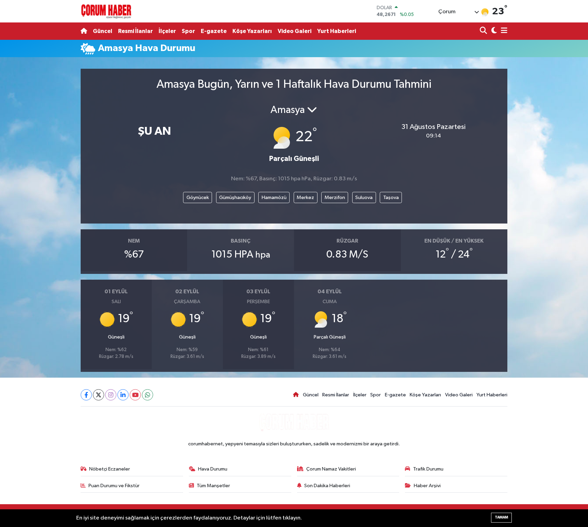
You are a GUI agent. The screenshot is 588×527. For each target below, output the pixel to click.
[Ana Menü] (503, 31)
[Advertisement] (50, 163)
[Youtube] (135, 394)
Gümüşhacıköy (235, 197)
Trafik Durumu (428, 469)
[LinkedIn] (123, 394)
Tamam (501, 517)
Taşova (391, 197)
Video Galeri (294, 31)
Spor (188, 31)
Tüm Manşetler (213, 485)
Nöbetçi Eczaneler (109, 469)
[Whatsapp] (147, 394)
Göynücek (197, 197)
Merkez (305, 197)
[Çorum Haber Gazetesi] (106, 11)
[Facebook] (86, 394)
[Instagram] (110, 394)
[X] (98, 394)
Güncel (102, 31)
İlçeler (167, 31)
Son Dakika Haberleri (327, 485)
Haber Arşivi (427, 485)
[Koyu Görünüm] (493, 31)
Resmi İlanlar (135, 31)
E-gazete (214, 31)
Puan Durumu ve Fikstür (114, 485)
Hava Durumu (212, 469)
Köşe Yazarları (252, 31)
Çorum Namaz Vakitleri (331, 469)
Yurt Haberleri (336, 31)
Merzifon (335, 197)
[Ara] (484, 31)
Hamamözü (274, 197)
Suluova (364, 197)
